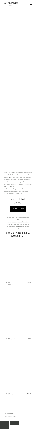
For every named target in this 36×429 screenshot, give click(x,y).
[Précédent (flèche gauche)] (2, 427)
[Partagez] (12, 423)
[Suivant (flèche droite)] (7, 427)
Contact (14, 416)
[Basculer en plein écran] (7, 423)
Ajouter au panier (18, 209)
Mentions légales (8, 416)
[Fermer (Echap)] (16, 423)
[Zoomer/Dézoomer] (2, 423)
